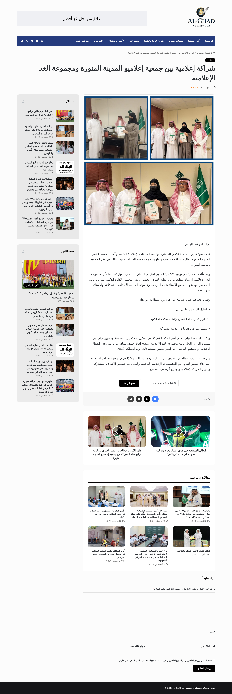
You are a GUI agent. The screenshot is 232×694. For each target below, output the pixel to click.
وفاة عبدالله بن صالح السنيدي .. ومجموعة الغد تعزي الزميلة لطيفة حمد (38, 166)
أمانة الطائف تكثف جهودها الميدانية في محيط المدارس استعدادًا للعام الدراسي (108, 553)
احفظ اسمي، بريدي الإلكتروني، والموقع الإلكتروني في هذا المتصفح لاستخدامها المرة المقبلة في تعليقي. (165, 660)
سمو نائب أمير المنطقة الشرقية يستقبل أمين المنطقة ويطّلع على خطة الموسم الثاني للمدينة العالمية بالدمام (149, 513)
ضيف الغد (134, 40)
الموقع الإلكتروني (138, 646)
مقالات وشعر (82, 40)
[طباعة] (130, 399)
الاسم (212, 631)
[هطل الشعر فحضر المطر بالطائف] (191, 536)
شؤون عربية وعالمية (154, 40)
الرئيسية (209, 40)
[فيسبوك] (155, 399)
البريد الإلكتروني (208, 646)
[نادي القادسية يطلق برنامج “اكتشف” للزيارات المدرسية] (65, 116)
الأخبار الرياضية (117, 40)
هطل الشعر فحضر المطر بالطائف (193, 550)
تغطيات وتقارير (175, 40)
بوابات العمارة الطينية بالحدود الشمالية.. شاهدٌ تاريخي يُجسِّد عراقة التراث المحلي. (39, 130)
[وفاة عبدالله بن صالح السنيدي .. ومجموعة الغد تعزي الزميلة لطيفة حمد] (65, 167)
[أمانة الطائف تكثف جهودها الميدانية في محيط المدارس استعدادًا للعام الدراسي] (106, 536)
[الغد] (201, 17)
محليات (199, 52)
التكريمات (98, 40)
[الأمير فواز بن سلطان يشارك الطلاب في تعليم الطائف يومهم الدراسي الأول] (106, 496)
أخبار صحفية (194, 40)
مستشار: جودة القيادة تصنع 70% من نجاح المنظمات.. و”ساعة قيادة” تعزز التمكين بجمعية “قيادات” (192, 513)
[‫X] (147, 399)
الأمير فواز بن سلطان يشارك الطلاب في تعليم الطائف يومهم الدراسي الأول (107, 513)
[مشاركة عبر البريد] (139, 399)
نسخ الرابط (129, 383)
